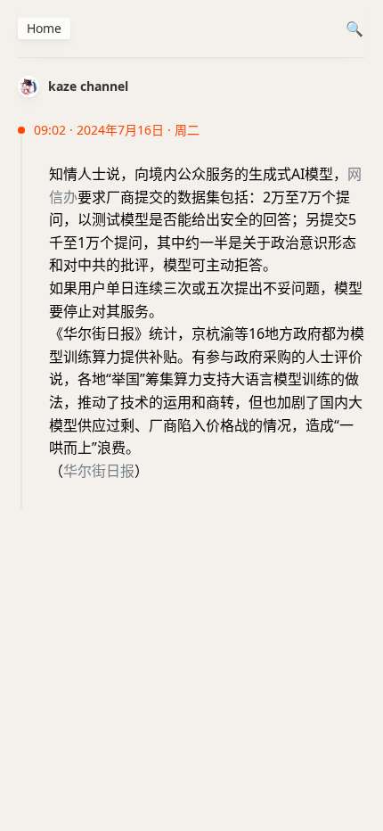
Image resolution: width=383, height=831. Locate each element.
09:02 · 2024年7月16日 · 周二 (117, 129)
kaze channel (88, 86)
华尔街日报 (98, 471)
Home (44, 28)
